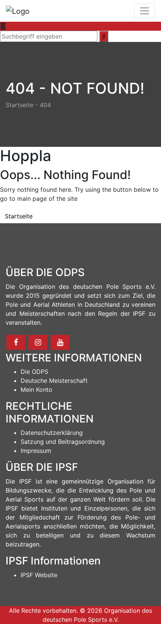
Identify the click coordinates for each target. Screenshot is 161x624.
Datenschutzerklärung (52, 432)
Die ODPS (34, 371)
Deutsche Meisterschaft (54, 380)
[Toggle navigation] (144, 10)
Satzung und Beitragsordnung (63, 441)
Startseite (19, 105)
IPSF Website (39, 575)
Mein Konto (36, 389)
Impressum (36, 450)
